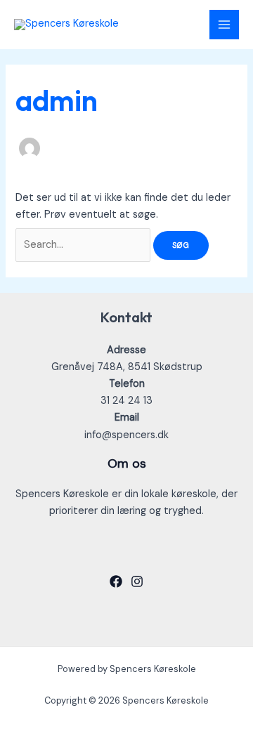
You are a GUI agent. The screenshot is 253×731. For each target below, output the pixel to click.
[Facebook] (116, 581)
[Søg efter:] (84, 244)
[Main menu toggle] (224, 24)
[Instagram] (137, 581)
